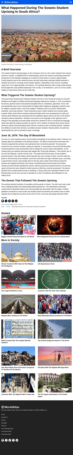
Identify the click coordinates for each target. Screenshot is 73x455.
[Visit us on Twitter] (9, 440)
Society (20, 204)
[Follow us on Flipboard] (2, 440)
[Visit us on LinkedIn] (17, 440)
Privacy (3, 420)
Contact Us (4, 417)
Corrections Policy (6, 431)
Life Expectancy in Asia (46, 264)
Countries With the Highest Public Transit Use (17, 394)
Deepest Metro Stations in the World (14, 316)
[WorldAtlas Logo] (11, 2)
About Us (3, 425)
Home (3, 414)
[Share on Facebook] (6, 201)
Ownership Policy (6, 434)
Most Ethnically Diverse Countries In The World (54, 316)
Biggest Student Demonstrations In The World (17, 237)
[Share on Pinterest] (12, 201)
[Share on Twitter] (9, 201)
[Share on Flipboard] (2, 201)
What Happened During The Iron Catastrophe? (53, 237)
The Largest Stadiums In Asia (11, 291)
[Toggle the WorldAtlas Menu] (2, 2)
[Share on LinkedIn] (16, 201)
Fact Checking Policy (7, 428)
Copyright (4, 423)
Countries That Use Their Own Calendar (52, 291)
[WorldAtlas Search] (71, 2)
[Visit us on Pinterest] (13, 440)
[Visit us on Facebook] (6, 440)
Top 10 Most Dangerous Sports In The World (53, 340)
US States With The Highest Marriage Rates (53, 367)
